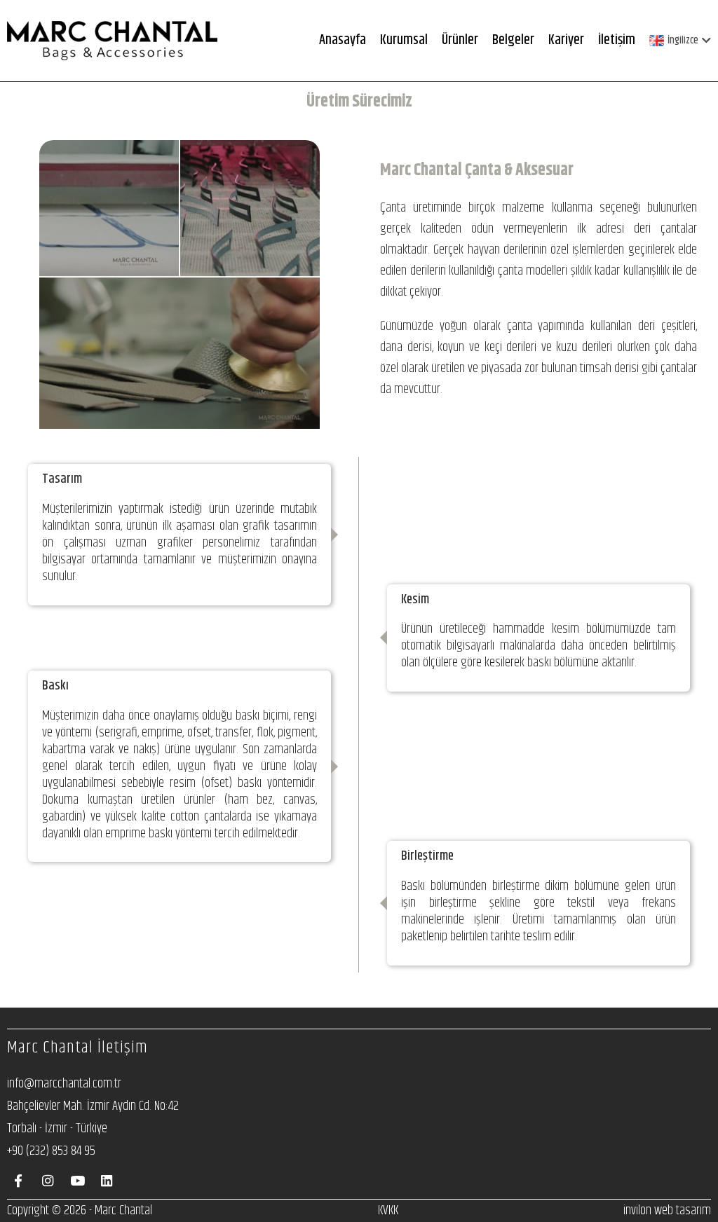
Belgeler (513, 40)
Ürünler (460, 40)
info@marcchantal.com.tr (64, 1083)
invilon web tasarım (667, 1210)
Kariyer (566, 40)
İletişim (616, 40)
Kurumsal (404, 40)
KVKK (388, 1210)
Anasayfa (342, 40)
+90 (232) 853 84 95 (51, 1151)
